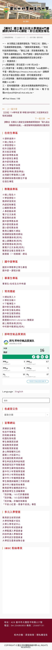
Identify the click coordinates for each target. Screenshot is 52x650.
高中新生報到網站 (11, 313)
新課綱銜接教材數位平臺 (14, 178)
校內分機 (18, 634)
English (19, 391)
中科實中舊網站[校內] (13, 326)
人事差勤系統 (9, 211)
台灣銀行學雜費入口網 (13, 174)
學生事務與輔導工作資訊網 (15, 481)
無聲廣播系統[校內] (12, 237)
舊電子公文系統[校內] (13, 247)
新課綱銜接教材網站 (12, 234)
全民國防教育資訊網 (12, 458)
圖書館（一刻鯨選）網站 (14, 253)
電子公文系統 (9, 214)
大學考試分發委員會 (12, 537)
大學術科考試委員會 (12, 527)
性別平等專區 (9, 431)
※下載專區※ (9, 303)
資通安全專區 (9, 428)
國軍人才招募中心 (11, 454)
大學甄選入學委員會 (12, 530)
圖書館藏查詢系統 (11, 316)
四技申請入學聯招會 (12, 534)
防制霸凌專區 (9, 435)
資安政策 (29, 634)
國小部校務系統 (10, 227)
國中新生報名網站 (11, 306)
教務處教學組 (8, 37)
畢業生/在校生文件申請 (14, 283)
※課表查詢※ (9, 138)
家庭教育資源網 (10, 445)
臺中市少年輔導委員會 (13, 478)
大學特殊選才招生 (11, 520)
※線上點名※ (9, 142)
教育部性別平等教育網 (13, 464)
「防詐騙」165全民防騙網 (15, 497)
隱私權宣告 (42, 634)
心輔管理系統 (9, 207)
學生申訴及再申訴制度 (13, 461)
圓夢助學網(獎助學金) (13, 171)
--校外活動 (32, 37)
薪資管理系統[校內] (12, 244)
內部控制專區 (9, 204)
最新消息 (40, 37)
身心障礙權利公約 (11, 451)
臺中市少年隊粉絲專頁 (13, 474)
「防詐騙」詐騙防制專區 (14, 501)
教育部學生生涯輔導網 (13, 491)
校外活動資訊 (9, 148)
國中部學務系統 (10, 155)
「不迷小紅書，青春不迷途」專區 (19, 504)
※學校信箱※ (9, 300)
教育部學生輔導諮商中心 (14, 487)
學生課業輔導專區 (11, 168)
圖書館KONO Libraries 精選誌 (18, 320)
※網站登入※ (9, 296)
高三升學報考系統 (11, 165)
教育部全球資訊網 (11, 517)
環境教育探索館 (10, 448)
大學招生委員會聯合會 (13, 540)
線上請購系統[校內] (12, 240)
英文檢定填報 (9, 151)
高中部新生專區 (10, 158)
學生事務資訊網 (10, 441)
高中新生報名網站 (11, 310)
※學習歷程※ (9, 145)
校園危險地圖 (9, 438)
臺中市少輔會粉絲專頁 (13, 484)
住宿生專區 (8, 181)
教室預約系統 (9, 217)
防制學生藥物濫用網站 (13, 468)
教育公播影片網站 (11, 230)
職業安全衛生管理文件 (13, 250)
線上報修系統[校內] (12, 323)
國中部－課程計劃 (11, 270)
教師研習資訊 (9, 201)
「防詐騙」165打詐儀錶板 (15, 494)
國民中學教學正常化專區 (14, 267)
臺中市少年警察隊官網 (13, 471)
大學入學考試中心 (11, 524)
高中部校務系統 (10, 161)
